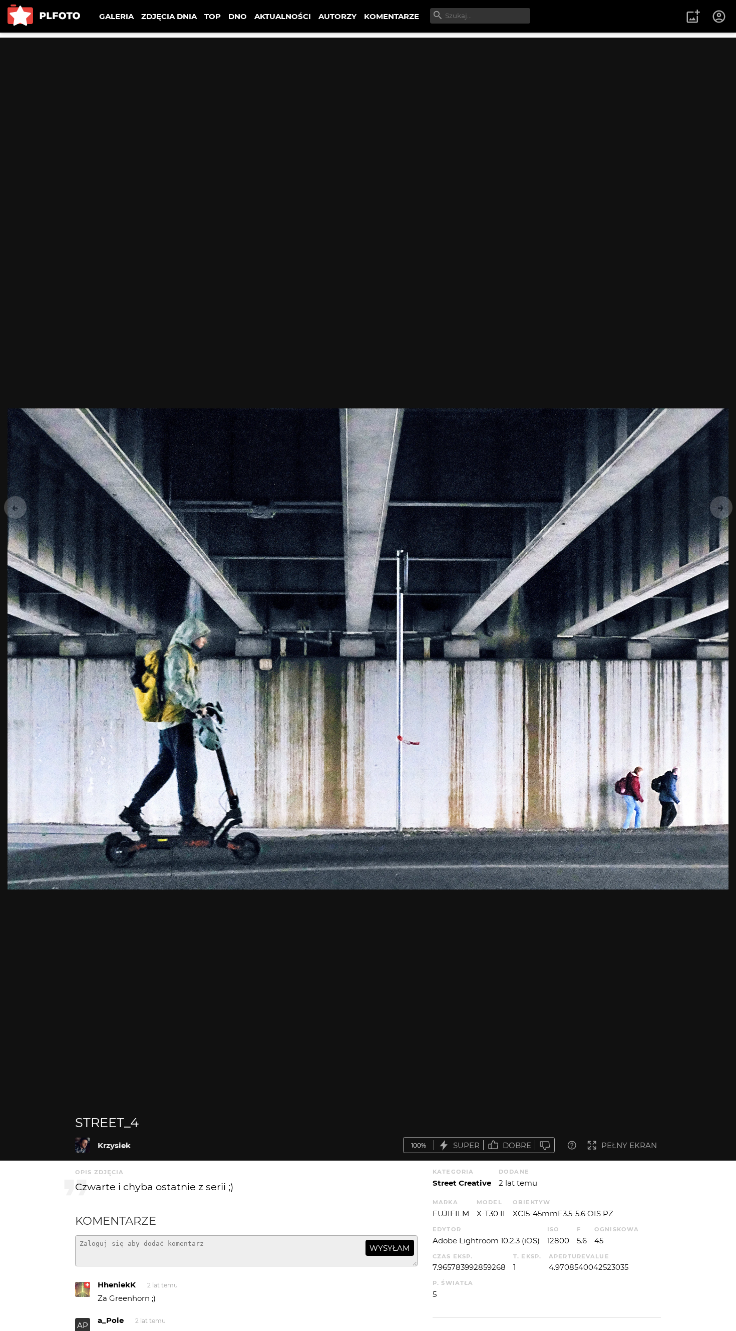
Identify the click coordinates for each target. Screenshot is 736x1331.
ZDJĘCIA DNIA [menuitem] (169, 16)
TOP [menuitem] (212, 16)
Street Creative (462, 1183)
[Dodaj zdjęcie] (692, 16)
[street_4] (82, 1145)
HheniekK (117, 1284)
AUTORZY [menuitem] (337, 16)
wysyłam (390, 1248)
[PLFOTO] (44, 16)
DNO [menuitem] (237, 16)
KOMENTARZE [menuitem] (391, 16)
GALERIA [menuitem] (116, 16)
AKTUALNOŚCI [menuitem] (282, 16)
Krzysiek (114, 1145)
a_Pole (111, 1320)
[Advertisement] (368, 108)
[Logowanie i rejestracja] (719, 16)
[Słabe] (545, 1145)
